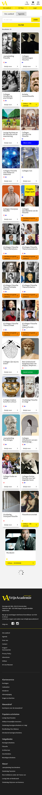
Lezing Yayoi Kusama (8, 718)
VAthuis (4, 661)
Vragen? (4, 648)
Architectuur (6, 750)
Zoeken (27, 4)
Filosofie (5, 746)
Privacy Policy (6, 654)
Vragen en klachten (8, 698)
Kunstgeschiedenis (8, 743)
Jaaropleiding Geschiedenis (11, 767)
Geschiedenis (6, 754)
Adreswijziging (7, 694)
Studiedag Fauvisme (8, 771)
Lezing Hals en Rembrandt (10, 779)
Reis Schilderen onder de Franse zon (14, 775)
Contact (4, 644)
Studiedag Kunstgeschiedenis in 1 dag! (14, 725)
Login (35, 8)
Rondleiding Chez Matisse (10, 729)
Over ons (5, 640)
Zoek (35, 20)
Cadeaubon (5, 687)
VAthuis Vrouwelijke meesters (11, 722)
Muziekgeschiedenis (8, 757)
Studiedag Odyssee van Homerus (13, 782)
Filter (21, 25)
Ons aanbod (7, 8)
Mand (32, 4)
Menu (38, 4)
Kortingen (5, 683)
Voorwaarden (6, 650)
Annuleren (5, 691)
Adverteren (6, 657)
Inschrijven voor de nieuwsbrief (12, 708)
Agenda (21, 14)
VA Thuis (21, 8)
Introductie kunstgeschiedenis (12, 733)
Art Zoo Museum (7, 665)
